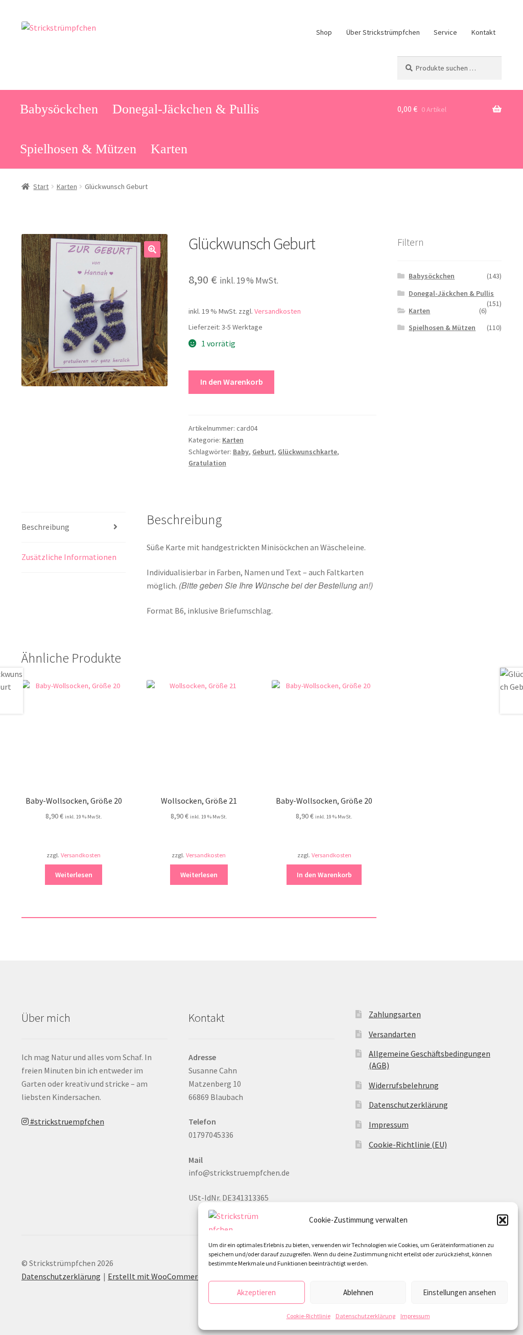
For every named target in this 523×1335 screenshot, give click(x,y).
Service (445, 32)
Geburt (263, 451)
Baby (241, 451)
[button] (502, 1220)
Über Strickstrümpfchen (383, 32)
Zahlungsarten (395, 1014)
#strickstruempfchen (66, 1121)
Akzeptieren (256, 1292)
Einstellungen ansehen (459, 1292)
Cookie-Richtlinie (308, 1316)
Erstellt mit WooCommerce (156, 1276)
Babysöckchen (59, 109)
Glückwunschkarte (307, 451)
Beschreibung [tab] (45, 527)
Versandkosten (277, 311)
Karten (169, 149)
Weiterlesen (73, 874)
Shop (324, 32)
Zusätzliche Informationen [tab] (68, 557)
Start (41, 186)
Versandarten (392, 1034)
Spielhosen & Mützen (78, 149)
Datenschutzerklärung (365, 1316)
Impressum (415, 1316)
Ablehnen (358, 1292)
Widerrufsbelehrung (404, 1085)
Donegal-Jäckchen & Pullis (185, 109)
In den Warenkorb (231, 382)
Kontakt (483, 32)
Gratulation (207, 462)
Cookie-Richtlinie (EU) (408, 1144)
